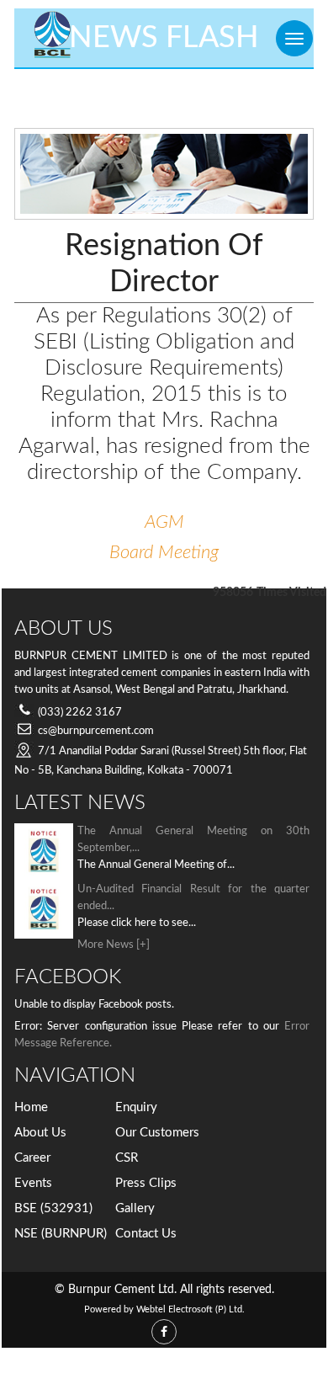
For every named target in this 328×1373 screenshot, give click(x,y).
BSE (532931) (53, 1208)
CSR (126, 1158)
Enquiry (136, 1107)
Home (31, 1107)
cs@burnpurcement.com (96, 731)
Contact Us (146, 1233)
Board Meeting (164, 552)
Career (32, 1158)
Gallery (135, 1208)
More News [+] (113, 944)
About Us (40, 1132)
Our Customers (157, 1132)
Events (33, 1183)
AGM (164, 522)
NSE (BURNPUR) (60, 1233)
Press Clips (146, 1183)
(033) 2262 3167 (80, 712)
